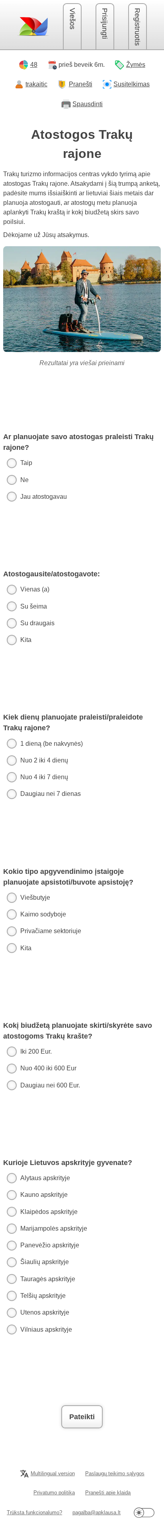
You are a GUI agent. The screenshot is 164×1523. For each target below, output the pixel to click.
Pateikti (82, 1417)
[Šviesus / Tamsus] (144, 1513)
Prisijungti (105, 23)
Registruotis (137, 27)
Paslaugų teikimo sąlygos (114, 1473)
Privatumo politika (54, 1493)
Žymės (135, 64)
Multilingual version (53, 1473)
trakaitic (36, 84)
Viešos (72, 18)
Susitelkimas (131, 84)
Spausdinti (87, 104)
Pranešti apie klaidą (108, 1493)
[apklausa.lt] (33, 26)
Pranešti (80, 84)
